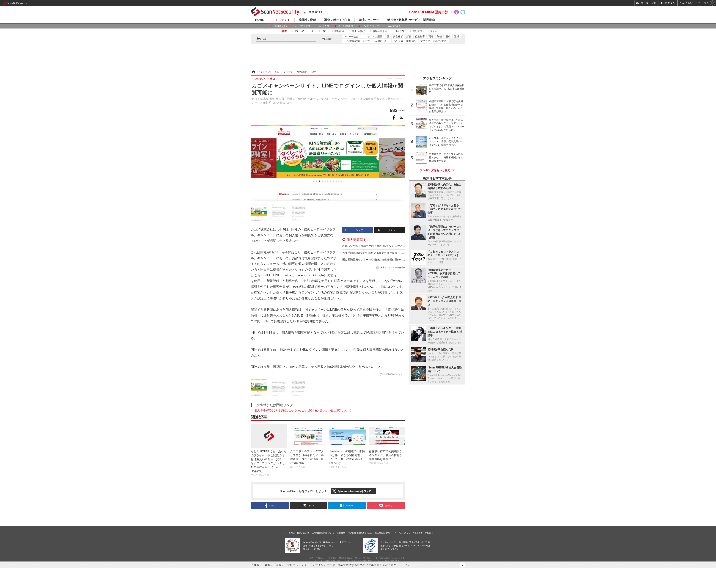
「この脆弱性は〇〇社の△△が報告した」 (367, 41)
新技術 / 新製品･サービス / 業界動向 (411, 20)
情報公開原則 (380, 31)
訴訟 (408, 36)
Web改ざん (394, 26)
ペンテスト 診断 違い (405, 41)
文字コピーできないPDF (433, 41)
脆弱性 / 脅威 (307, 20)
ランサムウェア (370, 26)
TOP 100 (299, 31)
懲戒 (448, 36)
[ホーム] (253, 71)
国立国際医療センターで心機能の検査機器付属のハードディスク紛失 (382, 259)
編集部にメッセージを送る (392, 267)
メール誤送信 (345, 26)
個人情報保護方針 (383, 532)
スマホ (433, 31)
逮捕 (456, 36)
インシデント (281, 20)
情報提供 (339, 31)
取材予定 (400, 31)
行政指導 (420, 36)
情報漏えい (280, 26)
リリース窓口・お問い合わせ (295, 532)
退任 (439, 36)
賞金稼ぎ (398, 36)
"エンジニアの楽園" (372, 36)
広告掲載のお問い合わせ (323, 532)
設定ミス (324, 26)
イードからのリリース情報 (406, 532)
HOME (259, 20)
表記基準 (417, 31)
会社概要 (341, 532)
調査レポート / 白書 (337, 20)
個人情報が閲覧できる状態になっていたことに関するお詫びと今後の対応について (303, 410)
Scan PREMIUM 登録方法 (428, 12)
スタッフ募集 (425, 532)
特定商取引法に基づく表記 (360, 532)
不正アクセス (303, 26)
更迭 (430, 36)
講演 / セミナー (369, 20)
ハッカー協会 (351, 36)
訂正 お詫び (358, 31)
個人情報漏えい (358, 239)
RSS (323, 31)
